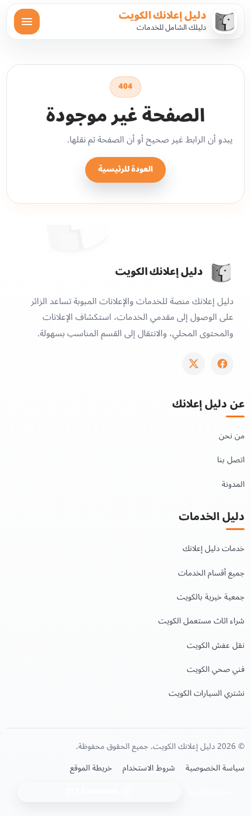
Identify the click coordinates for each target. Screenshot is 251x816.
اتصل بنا (231, 459)
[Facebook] (222, 364)
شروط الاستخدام (149, 768)
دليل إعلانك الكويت (162, 15)
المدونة (233, 484)
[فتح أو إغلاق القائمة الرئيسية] (27, 21)
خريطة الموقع (91, 768)
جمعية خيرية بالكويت (211, 596)
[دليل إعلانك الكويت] (221, 272)
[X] (193, 364)
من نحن (232, 435)
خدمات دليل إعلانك (214, 548)
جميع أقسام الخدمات (211, 572)
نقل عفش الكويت (216, 645)
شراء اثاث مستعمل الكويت (201, 620)
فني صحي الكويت (216, 669)
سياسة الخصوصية (215, 768)
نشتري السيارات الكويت (207, 693)
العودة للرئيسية (125, 169)
